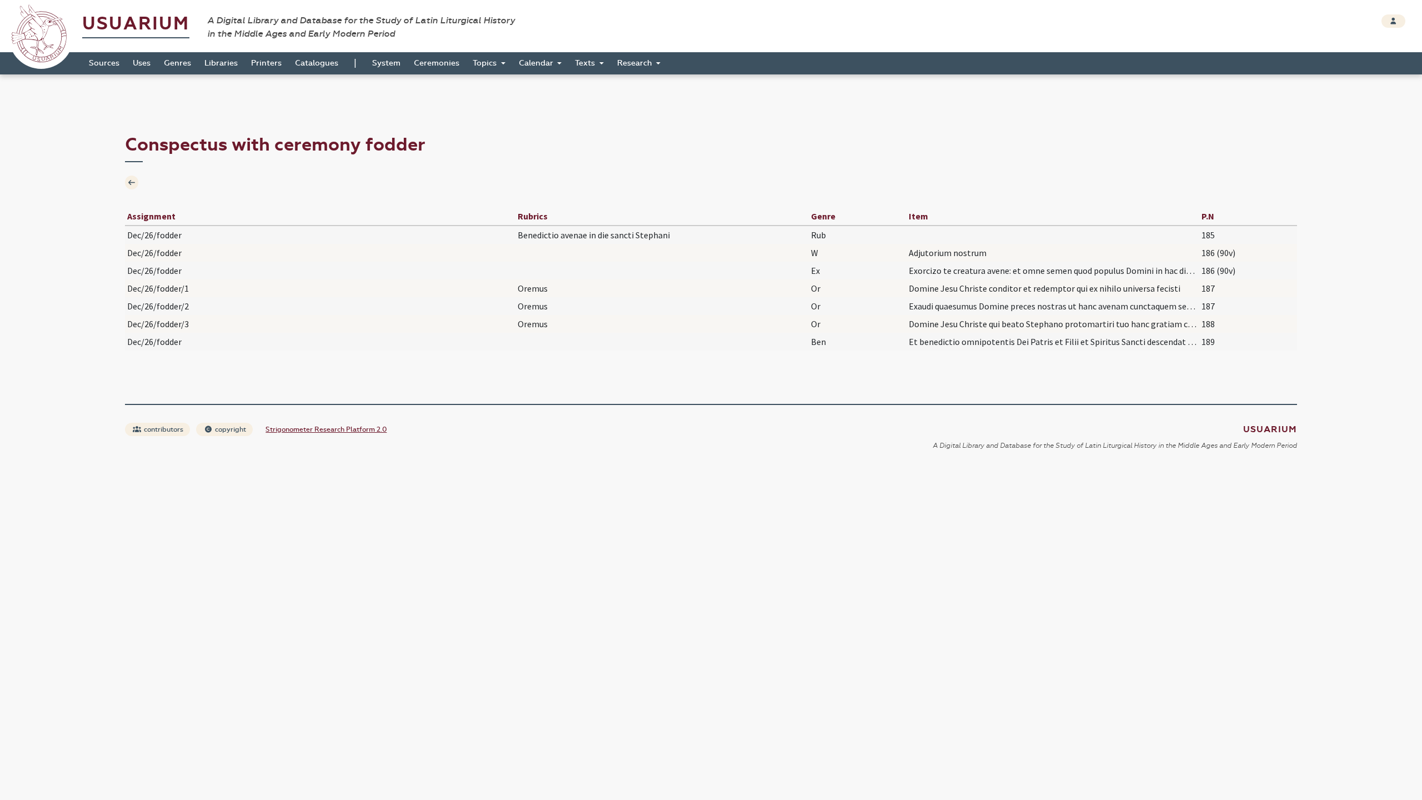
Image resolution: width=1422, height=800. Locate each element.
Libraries (221, 63)
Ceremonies (436, 63)
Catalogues (316, 63)
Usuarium (135, 23)
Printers (266, 63)
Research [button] (635, 63)
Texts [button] (586, 63)
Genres (177, 63)
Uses (142, 63)
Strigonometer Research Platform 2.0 (326, 429)
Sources (104, 63)
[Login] (1393, 21)
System (386, 63)
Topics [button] (486, 63)
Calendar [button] (537, 63)
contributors (162, 429)
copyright (229, 429)
